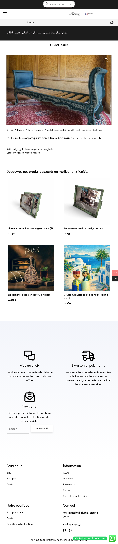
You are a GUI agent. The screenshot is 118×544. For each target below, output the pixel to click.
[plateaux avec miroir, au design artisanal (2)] (31, 201)
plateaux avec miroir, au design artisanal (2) (30, 228)
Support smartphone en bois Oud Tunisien (29, 294)
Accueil (9, 130)
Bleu (8, 472)
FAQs (66, 472)
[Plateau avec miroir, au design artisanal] (87, 201)
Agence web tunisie (67, 539)
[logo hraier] (74, 14)
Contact (11, 484)
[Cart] (112, 22)
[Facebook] (64, 530)
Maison (20, 130)
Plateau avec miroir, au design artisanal (84, 228)
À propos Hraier (15, 512)
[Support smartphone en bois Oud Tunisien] (31, 268)
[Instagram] (70, 530)
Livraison (68, 478)
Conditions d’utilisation (19, 524)
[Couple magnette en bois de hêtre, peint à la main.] (87, 268)
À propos (11, 478)
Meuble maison (35, 130)
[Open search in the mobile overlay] (59, 4)
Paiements (69, 484)
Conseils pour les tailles (75, 496)
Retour (67, 490)
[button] (5, 14)
